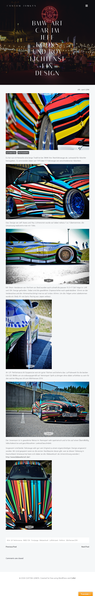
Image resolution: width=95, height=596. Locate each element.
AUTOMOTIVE (11, 153)
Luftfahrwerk (53, 540)
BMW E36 (26, 540)
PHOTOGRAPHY (23, 153)
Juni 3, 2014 (85, 89)
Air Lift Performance (15, 540)
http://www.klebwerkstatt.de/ (18, 457)
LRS (79, 89)
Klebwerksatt (44, 540)
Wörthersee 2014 (72, 540)
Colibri (73, 578)
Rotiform (62, 540)
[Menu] (87, 6)
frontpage (34, 540)
